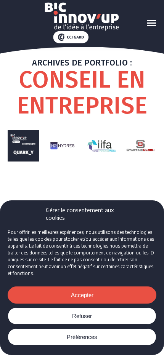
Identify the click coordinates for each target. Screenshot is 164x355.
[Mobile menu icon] (151, 23)
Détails (23, 145)
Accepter (82, 295)
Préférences (82, 337)
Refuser (82, 316)
